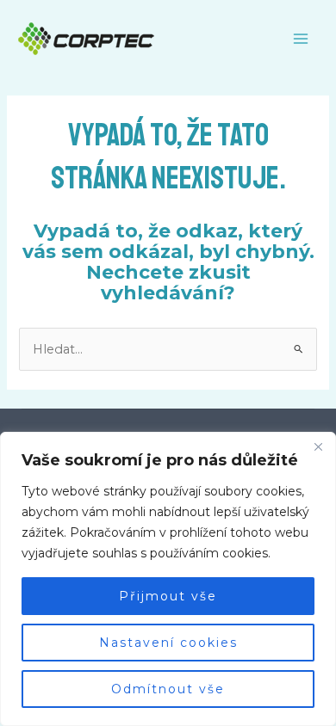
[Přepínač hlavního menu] (301, 39)
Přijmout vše (168, 596)
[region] (168, 579)
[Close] (318, 446)
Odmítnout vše (168, 689)
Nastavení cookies (168, 642)
